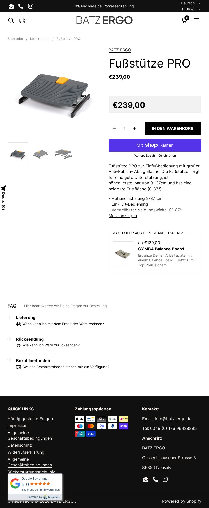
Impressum (18, 425)
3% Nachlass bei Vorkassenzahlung (104, 6)
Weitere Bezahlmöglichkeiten (155, 155)
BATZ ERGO (120, 49)
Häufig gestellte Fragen (30, 418)
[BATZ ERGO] (105, 20)
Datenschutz (20, 445)
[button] (11, 20)
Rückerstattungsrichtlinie (31, 471)
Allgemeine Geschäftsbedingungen (30, 435)
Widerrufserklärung (26, 452)
